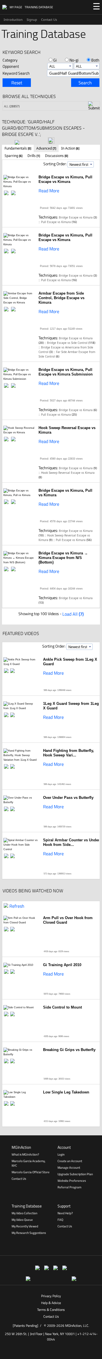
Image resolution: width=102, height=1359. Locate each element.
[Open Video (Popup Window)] (6, 193)
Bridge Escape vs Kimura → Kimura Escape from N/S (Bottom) (63, 557)
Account (64, 1147)
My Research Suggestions (29, 1233)
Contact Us (49, 19)
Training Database (39, 7)
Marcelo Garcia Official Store (31, 1172)
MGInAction (21, 1147)
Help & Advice (51, 1302)
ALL (12, 106)
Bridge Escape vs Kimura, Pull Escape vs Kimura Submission (66, 372)
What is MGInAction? (25, 1154)
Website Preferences (72, 1180)
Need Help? (65, 1213)
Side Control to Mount (62, 1007)
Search (85, 82)
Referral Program (69, 1187)
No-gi (73, 60)
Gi (55, 60)
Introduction (13, 19)
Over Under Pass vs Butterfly (68, 797)
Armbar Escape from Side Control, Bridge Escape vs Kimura (61, 298)
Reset (16, 82)
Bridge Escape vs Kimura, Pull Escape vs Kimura (65, 179)
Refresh (16, 906)
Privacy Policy (51, 1296)
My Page (16, 7)
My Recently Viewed (25, 1226)
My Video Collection (24, 1213)
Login (61, 1154)
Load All (73, 614)
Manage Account (69, 1167)
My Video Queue (22, 1219)
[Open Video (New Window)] (13, 193)
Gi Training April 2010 (62, 965)
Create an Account (70, 1161)
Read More (49, 190)
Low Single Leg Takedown (66, 1092)
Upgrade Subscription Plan (75, 1174)
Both (95, 60)
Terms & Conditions (51, 1309)
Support (64, 1206)
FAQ (60, 1219)
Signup (32, 19)
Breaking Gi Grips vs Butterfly (69, 1050)
